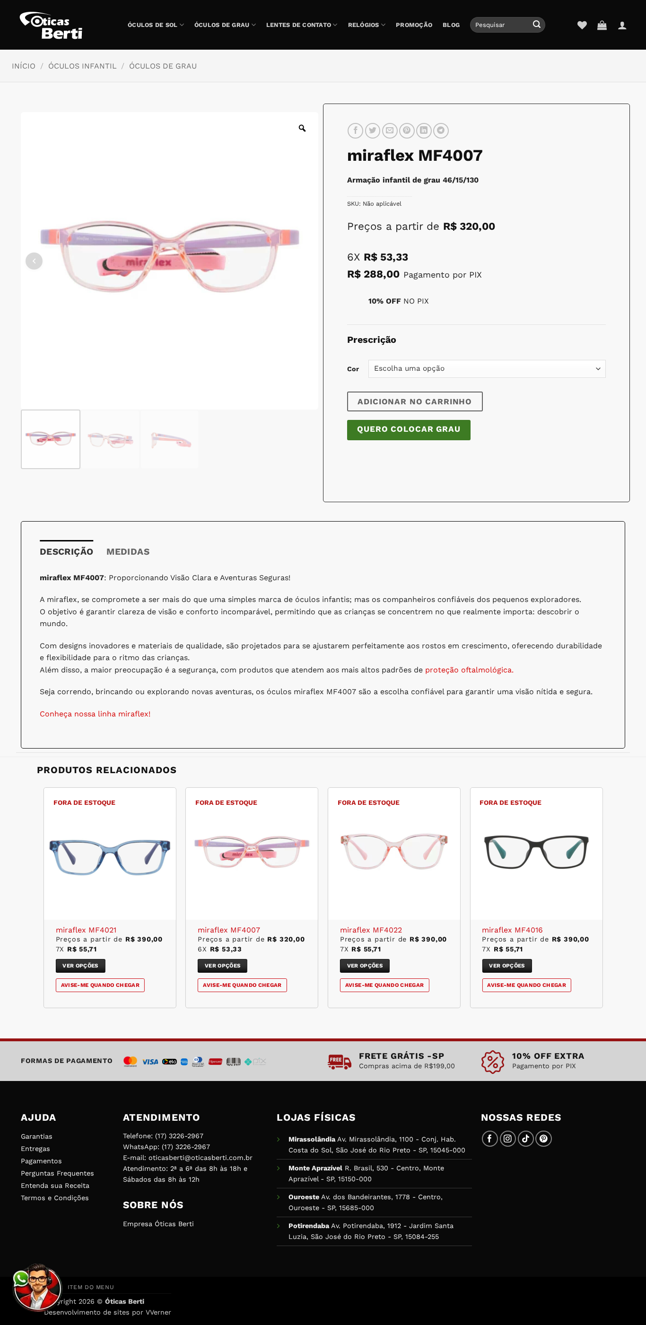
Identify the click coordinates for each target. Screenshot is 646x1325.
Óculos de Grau (222, 24)
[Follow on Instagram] (508, 1139)
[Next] (602, 901)
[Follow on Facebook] (490, 1139)
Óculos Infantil (82, 65)
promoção (414, 24)
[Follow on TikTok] (526, 1139)
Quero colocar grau (408, 429)
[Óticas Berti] (66, 25)
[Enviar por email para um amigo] (390, 131)
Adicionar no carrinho (415, 401)
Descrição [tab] (66, 551)
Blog (451, 24)
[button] (602, 25)
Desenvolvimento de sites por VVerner (107, 1312)
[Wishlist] (582, 25)
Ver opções (80, 965)
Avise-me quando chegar (100, 985)
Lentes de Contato (298, 24)
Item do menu (91, 1287)
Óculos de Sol (152, 24)
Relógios (363, 24)
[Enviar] (537, 25)
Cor (353, 369)
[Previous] (44, 901)
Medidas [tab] (127, 551)
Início (23, 65)
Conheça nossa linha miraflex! (95, 713)
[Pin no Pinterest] (407, 131)
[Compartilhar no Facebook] (355, 131)
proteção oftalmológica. (468, 669)
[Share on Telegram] (441, 131)
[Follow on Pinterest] (543, 1139)
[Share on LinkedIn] (424, 131)
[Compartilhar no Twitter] (373, 131)
